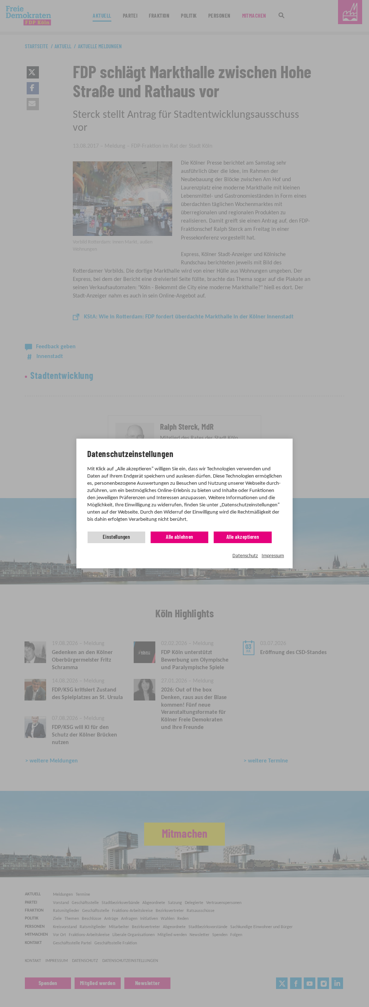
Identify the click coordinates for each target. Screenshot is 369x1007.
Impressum (273, 556)
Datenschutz (245, 556)
